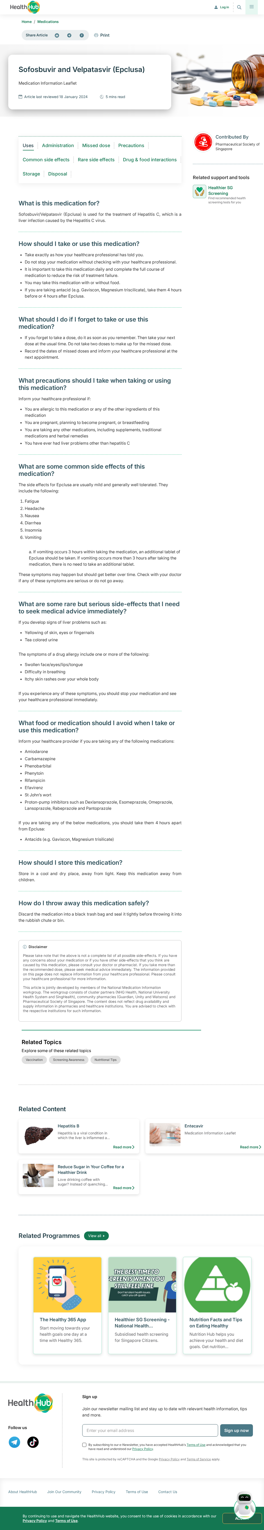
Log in (224, 7)
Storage (31, 174)
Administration (58, 145)
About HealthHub (22, 1491)
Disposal (57, 174)
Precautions (131, 145)
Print (105, 35)
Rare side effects (96, 159)
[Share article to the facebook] (82, 35)
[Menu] (251, 7)
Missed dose (96, 145)
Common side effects (46, 159)
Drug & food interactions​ (150, 159)
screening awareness (68, 1060)
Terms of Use (196, 1445)
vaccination (34, 1060)
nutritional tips (106, 1060)
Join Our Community (64, 1491)
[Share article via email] (57, 35)
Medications (48, 21)
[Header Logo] (25, 7)
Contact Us (167, 1491)
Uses (28, 145)
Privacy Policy (142, 1449)
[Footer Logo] (30, 1403)
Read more (122, 1147)
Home (27, 21)
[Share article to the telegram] (69, 35)
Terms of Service (199, 1459)
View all (94, 1235)
